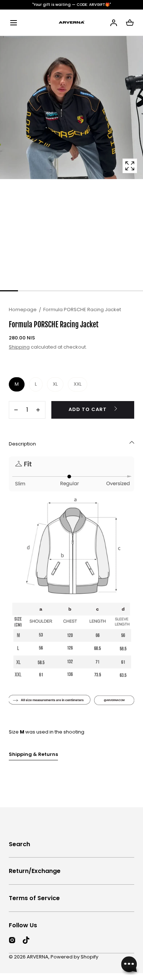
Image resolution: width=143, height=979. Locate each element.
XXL (77, 384)
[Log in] (113, 22)
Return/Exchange (34, 871)
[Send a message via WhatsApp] (129, 965)
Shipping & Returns (33, 754)
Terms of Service (34, 898)
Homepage (23, 309)
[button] (13, 22)
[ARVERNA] (71, 23)
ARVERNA (37, 956)
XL (55, 384)
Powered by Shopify (74, 956)
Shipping (19, 346)
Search (19, 844)
